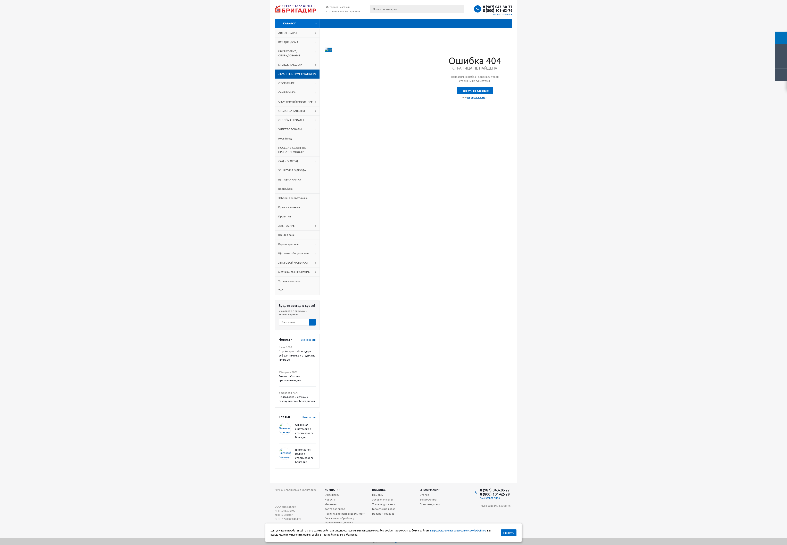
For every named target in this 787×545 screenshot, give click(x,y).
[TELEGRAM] (492, 512)
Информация (430, 489)
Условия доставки (383, 504)
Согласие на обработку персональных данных (339, 520)
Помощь (379, 489)
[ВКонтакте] (484, 512)
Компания (332, 489)
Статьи (424, 494)
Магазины (331, 504)
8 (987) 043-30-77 (497, 7)
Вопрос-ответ (429, 499)
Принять (508, 532)
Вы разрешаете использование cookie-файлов (458, 530)
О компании (332, 494)
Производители (430, 504)
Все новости (308, 339)
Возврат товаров (383, 513)
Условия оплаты (382, 499)
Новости (330, 499)
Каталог (289, 23)
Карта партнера (335, 508)
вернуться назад (477, 97)
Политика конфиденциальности (345, 513)
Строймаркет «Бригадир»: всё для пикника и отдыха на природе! (297, 355)
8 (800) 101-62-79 (497, 10)
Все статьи (309, 417)
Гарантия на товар (384, 508)
